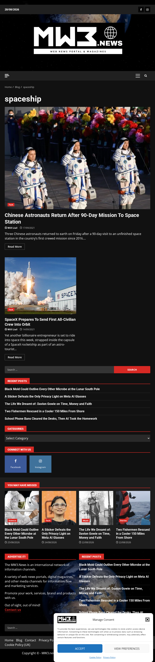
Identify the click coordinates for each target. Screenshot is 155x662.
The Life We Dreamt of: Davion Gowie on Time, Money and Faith (48, 404)
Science (12, 520)
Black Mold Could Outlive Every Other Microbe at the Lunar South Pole (52, 389)
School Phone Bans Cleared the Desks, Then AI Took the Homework (51, 418)
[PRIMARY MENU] (138, 76)
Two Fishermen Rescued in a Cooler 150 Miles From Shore (44, 411)
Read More (15, 246)
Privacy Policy (109, 657)
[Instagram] (147, 9)
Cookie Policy (95, 657)
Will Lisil (12, 227)
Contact (30, 640)
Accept (80, 648)
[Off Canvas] (7, 75)
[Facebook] (141, 9)
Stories (123, 520)
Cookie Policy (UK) (17, 645)
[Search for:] (59, 369)
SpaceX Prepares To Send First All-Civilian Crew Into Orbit (40, 285)
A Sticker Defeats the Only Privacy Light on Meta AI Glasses (45, 396)
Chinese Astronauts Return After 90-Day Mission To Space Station (77, 158)
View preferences (127, 648)
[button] (147, 619)
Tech (11, 204)
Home (9, 640)
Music (86, 520)
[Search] (145, 75)
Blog (19, 640)
